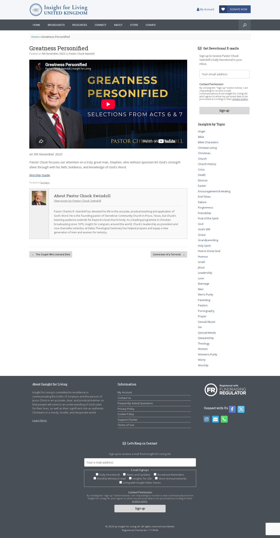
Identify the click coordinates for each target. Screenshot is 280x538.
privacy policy (240, 99)
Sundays (44, 182)
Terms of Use (126, 425)
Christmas (204, 153)
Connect (100, 24)
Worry (202, 360)
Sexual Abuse (206, 322)
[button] (245, 24)
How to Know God (209, 251)
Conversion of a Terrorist (169, 254)
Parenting (204, 300)
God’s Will (204, 229)
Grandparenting (208, 240)
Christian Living (207, 148)
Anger (201, 131)
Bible (201, 137)
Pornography (206, 311)
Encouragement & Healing (214, 191)
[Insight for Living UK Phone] (224, 419)
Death (202, 175)
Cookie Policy (126, 414)
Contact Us (124, 398)
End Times (204, 196)
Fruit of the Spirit (208, 218)
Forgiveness (205, 207)
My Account (206, 9)
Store (134, 24)
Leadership (205, 273)
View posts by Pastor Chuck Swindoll (77, 201)
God (200, 224)
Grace (202, 235)
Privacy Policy (126, 409)
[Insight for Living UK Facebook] (232, 409)
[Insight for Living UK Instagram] (206, 419)
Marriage (203, 283)
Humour (203, 256)
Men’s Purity (205, 294)
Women (203, 349)
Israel (201, 262)
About (118, 24)
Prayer (202, 316)
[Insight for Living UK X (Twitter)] (241, 409)
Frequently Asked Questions (135, 403)
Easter (202, 186)
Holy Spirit (204, 245)
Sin (200, 327)
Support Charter (128, 419)
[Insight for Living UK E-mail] (215, 419)
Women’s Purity (207, 354)
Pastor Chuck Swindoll (81, 53)
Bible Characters (208, 142)
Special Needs (207, 332)
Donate (151, 24)
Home (36, 24)
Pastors (203, 305)
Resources (79, 24)
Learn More (39, 420)
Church (202, 158)
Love (201, 278)
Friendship (204, 213)
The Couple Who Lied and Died (51, 254)
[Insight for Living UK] (58, 9)
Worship (203, 365)
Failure (202, 202)
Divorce (202, 180)
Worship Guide (39, 175)
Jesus (201, 267)
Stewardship (206, 338)
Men (201, 289)
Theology (203, 343)
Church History (207, 164)
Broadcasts (56, 24)
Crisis (201, 169)
